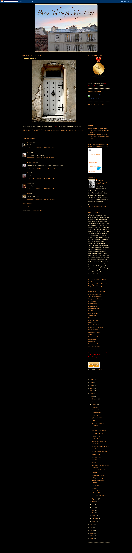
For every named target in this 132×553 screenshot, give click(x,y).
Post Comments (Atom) (36, 211)
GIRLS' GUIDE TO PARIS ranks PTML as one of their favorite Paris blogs (98, 130)
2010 (91, 533)
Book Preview (92, 171)
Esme (28, 193)
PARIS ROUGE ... (93, 162)
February (94, 518)
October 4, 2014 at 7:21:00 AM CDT (40, 158)
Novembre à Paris (96, 457)
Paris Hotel (99, 369)
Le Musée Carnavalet (97, 439)
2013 (91, 525)
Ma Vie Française (93, 330)
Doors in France (33, 130)
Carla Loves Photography (95, 296)
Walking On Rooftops (97, 478)
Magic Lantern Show (94, 332)
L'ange (93, 420)
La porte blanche (30, 58)
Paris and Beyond (93, 337)
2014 (91, 396)
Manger (90, 334)
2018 (91, 385)
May (93, 510)
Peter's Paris (91, 341)
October (94, 404)
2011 (91, 530)
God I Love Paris (93, 313)
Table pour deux (96, 410)
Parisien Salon (92, 339)
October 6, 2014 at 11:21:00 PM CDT (41, 199)
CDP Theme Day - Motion (99, 495)
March (94, 516)
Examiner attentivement (98, 470)
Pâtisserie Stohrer (96, 454)
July (93, 504)
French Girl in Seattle (94, 308)
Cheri (28, 173)
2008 (91, 539)
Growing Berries (92, 315)
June (93, 507)
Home (54, 207)
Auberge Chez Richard (94, 294)
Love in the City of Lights (95, 327)
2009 (91, 536)
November (95, 402)
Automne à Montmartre (98, 475)
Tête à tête (94, 460)
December (95, 399)
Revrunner (30, 142)
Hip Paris (90, 318)
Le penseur (95, 488)
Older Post (82, 207)
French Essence (92, 306)
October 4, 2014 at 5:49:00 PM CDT (40, 189)
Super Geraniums (96, 449)
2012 (91, 527)
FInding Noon (92, 301)
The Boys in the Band (97, 433)
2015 (91, 394)
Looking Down (96, 436)
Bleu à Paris (95, 415)
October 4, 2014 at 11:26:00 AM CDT (41, 168)
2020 (91, 380)
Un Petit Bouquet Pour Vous (99, 452)
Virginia (100, 180)
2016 (91, 391)
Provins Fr (38, 132)
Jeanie (28, 152)
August (94, 502)
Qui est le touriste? (97, 418)
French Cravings (92, 304)
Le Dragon (95, 407)
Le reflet (94, 462)
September (95, 499)
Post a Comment (27, 203)
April (93, 513)
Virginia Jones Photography (94, 94)
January (94, 521)
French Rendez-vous (93, 311)
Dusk (93, 428)
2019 (91, 382)
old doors (75, 130)
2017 (91, 388)
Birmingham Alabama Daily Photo (97, 284)
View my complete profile (97, 206)
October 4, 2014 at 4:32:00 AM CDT (40, 148)
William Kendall (31, 163)
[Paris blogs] (98, 77)
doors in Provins (46, 130)
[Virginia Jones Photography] (89, 96)
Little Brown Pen (93, 320)
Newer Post (26, 207)
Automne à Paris (96, 412)
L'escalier (94, 472)
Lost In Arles (91, 323)
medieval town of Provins (62, 130)
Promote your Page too (93, 98)
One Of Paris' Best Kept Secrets (100, 446)
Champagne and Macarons (95, 299)
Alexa (28, 183)
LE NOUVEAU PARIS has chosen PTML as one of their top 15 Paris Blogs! (98, 136)
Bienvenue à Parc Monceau (99, 431)
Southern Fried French (94, 344)
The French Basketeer (94, 346)
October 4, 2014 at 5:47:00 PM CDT (40, 178)
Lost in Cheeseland (93, 325)
